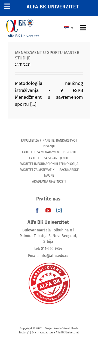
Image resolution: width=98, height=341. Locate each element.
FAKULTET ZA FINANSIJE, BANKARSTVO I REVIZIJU (49, 143)
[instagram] (59, 210)
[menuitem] (70, 27)
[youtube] (48, 210)
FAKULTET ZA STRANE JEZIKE (49, 158)
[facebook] (37, 210)
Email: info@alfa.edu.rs (48, 255)
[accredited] (49, 262)
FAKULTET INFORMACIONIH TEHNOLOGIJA (49, 164)
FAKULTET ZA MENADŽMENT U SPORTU (49, 152)
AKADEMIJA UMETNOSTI (49, 181)
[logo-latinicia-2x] (22, 21)
